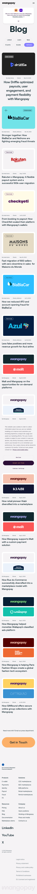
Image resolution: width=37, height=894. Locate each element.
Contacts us (22, 821)
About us (21, 808)
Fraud (4, 795)
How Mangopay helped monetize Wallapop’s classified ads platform (18, 627)
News (28, 40)
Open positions (23, 811)
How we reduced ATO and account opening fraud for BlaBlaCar (15, 304)
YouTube (8, 835)
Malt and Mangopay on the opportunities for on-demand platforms (17, 384)
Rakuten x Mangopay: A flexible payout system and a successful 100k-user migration (18, 180)
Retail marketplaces (25, 791)
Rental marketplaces (25, 795)
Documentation (7, 817)
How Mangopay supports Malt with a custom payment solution (17, 542)
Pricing (4, 808)
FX (3, 798)
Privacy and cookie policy (24, 867)
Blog (3, 814)
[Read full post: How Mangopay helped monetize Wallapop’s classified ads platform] (18, 606)
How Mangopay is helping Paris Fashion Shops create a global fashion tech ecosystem (18, 668)
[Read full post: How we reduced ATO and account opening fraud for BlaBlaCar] (18, 284)
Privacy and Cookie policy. (20, 449)
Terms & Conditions (22, 871)
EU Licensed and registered (25, 879)
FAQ (3, 811)
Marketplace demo (8, 821)
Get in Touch (18, 742)
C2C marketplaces (24, 781)
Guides (18, 45)
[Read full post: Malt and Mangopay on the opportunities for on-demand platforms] (18, 364)
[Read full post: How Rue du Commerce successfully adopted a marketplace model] (18, 405)
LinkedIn (7, 828)
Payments (5, 785)
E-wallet (4, 781)
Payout (4, 791)
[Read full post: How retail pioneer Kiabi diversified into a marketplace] (18, 484)
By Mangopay (5, 378)
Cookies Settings (18, 468)
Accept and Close (18, 463)
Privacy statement (22, 863)
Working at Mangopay (26, 814)
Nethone (29, 45)
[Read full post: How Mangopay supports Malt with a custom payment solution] (18, 522)
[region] (18, 447)
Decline (18, 457)
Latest (9, 40)
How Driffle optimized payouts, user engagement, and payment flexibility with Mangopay (18, 90)
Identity (4, 788)
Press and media (24, 817)
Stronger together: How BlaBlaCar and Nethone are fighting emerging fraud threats (18, 138)
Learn (19, 40)
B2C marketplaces (24, 785)
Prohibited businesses (23, 875)
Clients (8, 45)
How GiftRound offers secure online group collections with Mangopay (17, 708)
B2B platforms (23, 788)
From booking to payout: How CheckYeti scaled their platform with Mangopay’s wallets (18, 222)
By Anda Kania (10, 78)
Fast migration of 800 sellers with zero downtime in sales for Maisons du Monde (18, 263)
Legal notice (20, 859)
